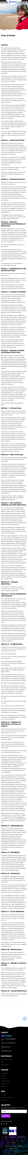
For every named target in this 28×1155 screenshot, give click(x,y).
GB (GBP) (13, 1142)
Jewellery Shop (5, 1083)
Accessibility (4, 1073)
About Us (3, 1075)
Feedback (3, 1078)
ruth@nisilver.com (6, 1046)
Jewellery (3, 1094)
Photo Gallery (4, 1064)
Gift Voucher (4, 1099)
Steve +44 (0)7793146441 (8, 1042)
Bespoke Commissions (7, 1097)
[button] (2, 2)
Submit (6, 1115)
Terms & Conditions (17, 1146)
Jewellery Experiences (7, 1059)
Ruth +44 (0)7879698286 (8, 1039)
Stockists (3, 1086)
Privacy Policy (13, 1148)
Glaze (16, 1153)
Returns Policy (8, 1146)
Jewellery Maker (5, 1080)
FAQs (2, 1062)
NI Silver (16, 1150)
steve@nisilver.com (6, 1050)
